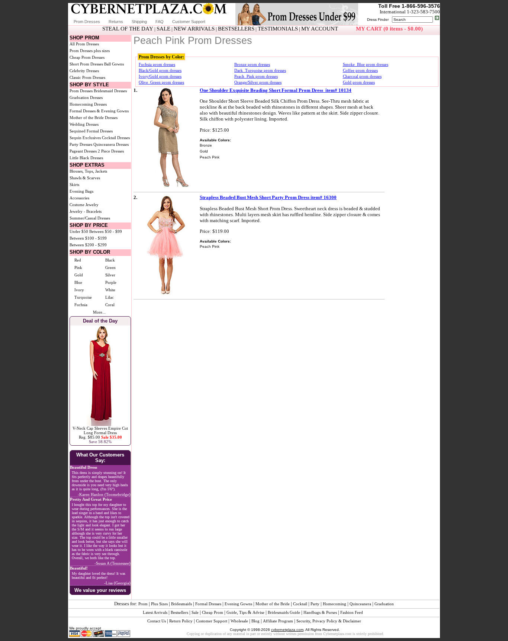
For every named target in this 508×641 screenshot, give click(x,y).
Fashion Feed (351, 612)
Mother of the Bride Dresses (94, 117)
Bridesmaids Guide (284, 612)
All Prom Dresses (84, 44)
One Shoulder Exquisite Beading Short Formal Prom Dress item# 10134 (275, 90)
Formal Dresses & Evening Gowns (99, 111)
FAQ (159, 21)
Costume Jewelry (84, 204)
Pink (78, 267)
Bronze (206, 145)
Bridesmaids (181, 604)
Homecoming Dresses (88, 104)
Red (77, 260)
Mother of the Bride (272, 604)
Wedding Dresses (84, 124)
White (110, 290)
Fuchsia (80, 304)
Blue (78, 282)
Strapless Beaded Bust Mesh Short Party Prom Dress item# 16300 (268, 197)
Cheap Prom (212, 612)
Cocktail (300, 604)
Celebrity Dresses (84, 70)
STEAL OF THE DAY (127, 29)
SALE (163, 29)
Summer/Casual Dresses (90, 218)
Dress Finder (378, 19)
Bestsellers (179, 612)
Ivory (79, 290)
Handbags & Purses (320, 612)
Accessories (79, 198)
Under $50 (79, 231)
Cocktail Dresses (116, 137)
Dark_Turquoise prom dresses (260, 70)
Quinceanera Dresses (111, 144)
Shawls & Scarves (85, 178)
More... (99, 312)
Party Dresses (81, 144)
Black (110, 260)
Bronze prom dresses (252, 64)
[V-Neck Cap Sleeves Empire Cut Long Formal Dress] (100, 424)
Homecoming (334, 604)
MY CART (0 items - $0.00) (389, 29)
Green (110, 267)
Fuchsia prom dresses (157, 64)
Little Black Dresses (86, 158)
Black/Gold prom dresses (160, 70)
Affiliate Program (278, 621)
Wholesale (239, 621)
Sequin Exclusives (85, 137)
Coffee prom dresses (360, 70)
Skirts (74, 184)
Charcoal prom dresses (362, 76)
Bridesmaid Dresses (110, 91)
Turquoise (83, 297)
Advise (258, 612)
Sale (195, 612)
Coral (110, 304)
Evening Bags (81, 191)
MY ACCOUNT (319, 29)
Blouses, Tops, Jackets (88, 171)
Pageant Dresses (83, 151)
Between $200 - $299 (88, 245)
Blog (255, 621)
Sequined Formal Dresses (91, 131)
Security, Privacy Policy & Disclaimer (328, 621)
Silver (110, 275)
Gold (78, 275)
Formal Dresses (208, 604)
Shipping (139, 21)
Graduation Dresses (86, 97)
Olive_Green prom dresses (161, 82)
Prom (143, 604)
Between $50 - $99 (105, 231)
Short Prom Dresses (86, 64)
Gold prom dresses (359, 82)
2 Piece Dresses (111, 151)
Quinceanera (360, 604)
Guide (231, 612)
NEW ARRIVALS (194, 29)
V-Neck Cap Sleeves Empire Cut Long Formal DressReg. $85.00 (100, 432)
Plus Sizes (159, 604)
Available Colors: (215, 140)
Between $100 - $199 (88, 238)
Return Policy (181, 621)
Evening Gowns (238, 604)
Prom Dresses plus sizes (90, 50)
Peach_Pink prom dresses (256, 76)
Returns (116, 21)
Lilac (109, 297)
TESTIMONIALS (278, 29)
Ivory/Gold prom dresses (160, 76)
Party (315, 604)
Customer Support (188, 21)
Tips (243, 612)
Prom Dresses (87, 21)
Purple (110, 282)
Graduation (384, 604)
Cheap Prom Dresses (87, 57)
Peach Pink (209, 157)
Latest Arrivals (155, 612)
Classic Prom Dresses (87, 77)
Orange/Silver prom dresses (258, 82)
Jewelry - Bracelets (86, 211)
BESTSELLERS (236, 29)
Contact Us (156, 621)
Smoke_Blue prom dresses (365, 64)
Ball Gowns (114, 64)
